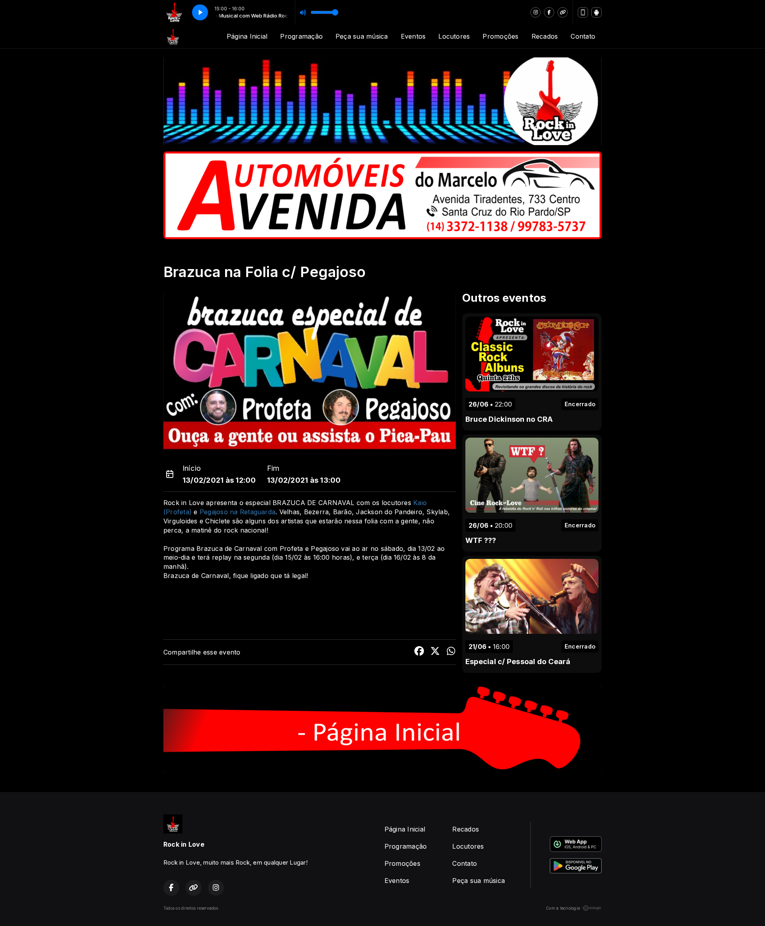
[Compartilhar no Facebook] (419, 652)
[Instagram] (535, 12)
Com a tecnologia (563, 908)
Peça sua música (361, 36)
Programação (301, 36)
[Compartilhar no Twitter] (435, 652)
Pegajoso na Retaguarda (237, 512)
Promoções (500, 36)
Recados (545, 36)
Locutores (454, 36)
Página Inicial (247, 36)
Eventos (413, 36)
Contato (583, 36)
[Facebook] (549, 12)
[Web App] (583, 12)
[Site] (562, 12)
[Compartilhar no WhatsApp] (451, 652)
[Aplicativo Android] (596, 12)
